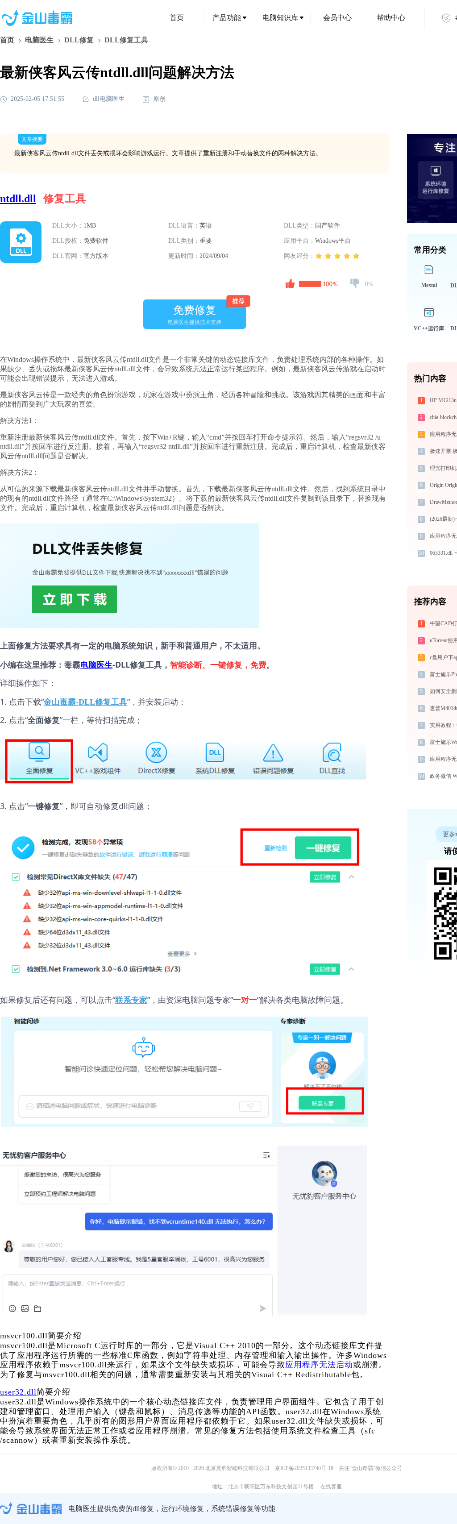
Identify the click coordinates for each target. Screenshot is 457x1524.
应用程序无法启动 (319, 1364)
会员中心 (337, 17)
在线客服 (331, 1486)
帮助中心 (391, 17)
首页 (177, 17)
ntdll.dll (18, 198)
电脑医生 (39, 40)
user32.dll (18, 1391)
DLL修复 (79, 40)
